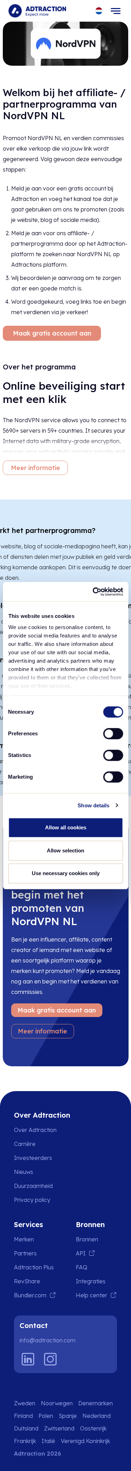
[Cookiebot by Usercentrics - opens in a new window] (93, 591)
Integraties (90, 1281)
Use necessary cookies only (66, 873)
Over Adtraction (35, 1129)
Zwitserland (59, 1428)
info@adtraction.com (47, 1340)
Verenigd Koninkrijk (85, 1440)
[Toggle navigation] (116, 11)
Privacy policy (32, 1199)
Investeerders (33, 1157)
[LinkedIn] (28, 1359)
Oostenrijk (93, 1428)
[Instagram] (50, 1359)
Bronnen (87, 1239)
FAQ (81, 1267)
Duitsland (26, 1428)
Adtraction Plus (34, 1267)
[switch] (113, 733)
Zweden (24, 1403)
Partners (25, 1253)
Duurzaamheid (33, 1185)
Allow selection (65, 850)
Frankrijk (25, 1440)
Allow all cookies (65, 827)
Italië (48, 1440)
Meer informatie (35, 468)
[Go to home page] (37, 10)
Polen (45, 1415)
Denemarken (95, 1403)
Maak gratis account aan (52, 333)
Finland (23, 1415)
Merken (24, 1239)
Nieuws (23, 1171)
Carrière (25, 1143)
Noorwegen (57, 1403)
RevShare (27, 1281)
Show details (93, 805)
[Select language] (99, 11)
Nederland (96, 1415)
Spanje (68, 1415)
